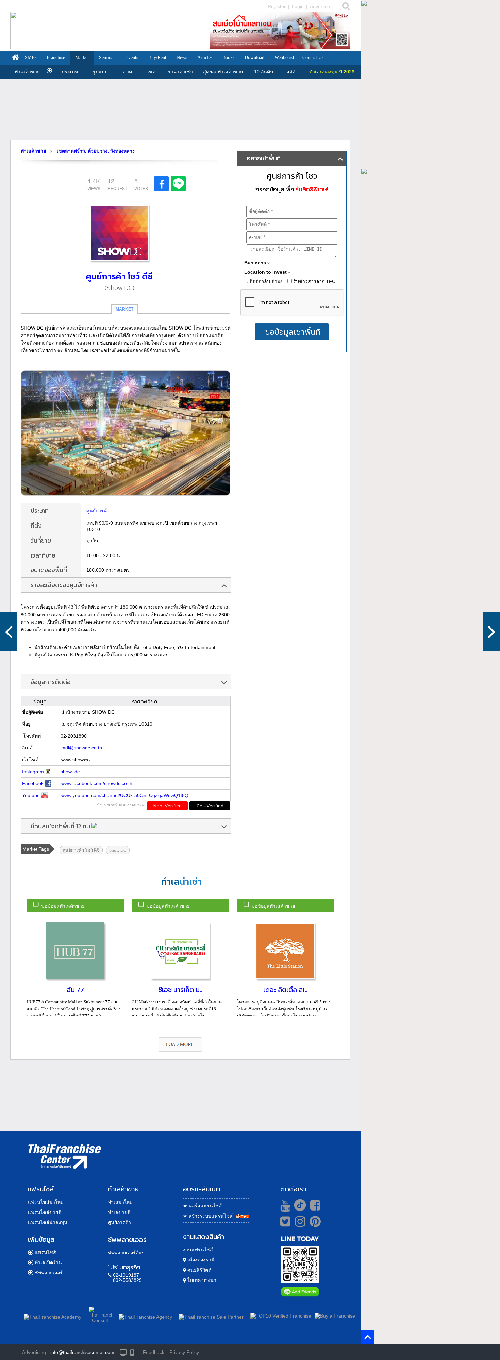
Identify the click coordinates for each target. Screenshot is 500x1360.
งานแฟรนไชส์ (198, 1249)
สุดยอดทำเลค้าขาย (223, 71)
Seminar (107, 57)
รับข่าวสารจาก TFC (313, 281)
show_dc (70, 771)
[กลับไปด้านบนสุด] (368, 1337)
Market (82, 57)
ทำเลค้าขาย (27, 71)
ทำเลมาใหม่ (120, 1202)
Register (277, 6)
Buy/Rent (157, 57)
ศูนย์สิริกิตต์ (198, 1270)
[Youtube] (284, 1205)
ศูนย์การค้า (98, 510)
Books (228, 57)
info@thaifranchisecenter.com (82, 1352)
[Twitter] (284, 1221)
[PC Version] (123, 1352)
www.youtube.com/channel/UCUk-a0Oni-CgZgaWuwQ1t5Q (124, 795)
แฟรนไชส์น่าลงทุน (47, 1222)
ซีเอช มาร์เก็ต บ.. (180, 990)
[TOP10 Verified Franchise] (281, 1316)
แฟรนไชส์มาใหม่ (46, 1202)
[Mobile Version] (133, 1352)
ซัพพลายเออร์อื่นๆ (126, 1252)
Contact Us (312, 57)
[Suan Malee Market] (8, 631)
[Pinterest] (315, 1224)
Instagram (33, 771)
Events (131, 57)
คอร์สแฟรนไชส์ (202, 1205)
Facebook (33, 783)
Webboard (284, 57)
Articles (204, 57)
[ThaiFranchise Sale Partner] (211, 1316)
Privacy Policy (184, 1352)
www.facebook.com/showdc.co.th (96, 783)
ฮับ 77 (75, 990)
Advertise (320, 6)
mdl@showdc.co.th (81, 747)
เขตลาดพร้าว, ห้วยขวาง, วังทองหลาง (96, 151)
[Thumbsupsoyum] (491, 631)
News (182, 57)
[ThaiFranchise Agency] (145, 1316)
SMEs (30, 57)
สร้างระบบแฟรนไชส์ (208, 1216)
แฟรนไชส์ (45, 1252)
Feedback (153, 1352)
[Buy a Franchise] (335, 1316)
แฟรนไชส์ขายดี (44, 1212)
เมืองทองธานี (200, 1259)
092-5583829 (127, 1280)
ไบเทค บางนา (201, 1280)
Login (298, 6)
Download (254, 57)
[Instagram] (298, 1224)
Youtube (31, 795)
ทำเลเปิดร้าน (48, 1262)
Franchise (56, 57)
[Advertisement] (180, 109)
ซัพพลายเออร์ (49, 1272)
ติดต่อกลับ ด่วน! (265, 281)
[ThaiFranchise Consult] (100, 1316)
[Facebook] (314, 1205)
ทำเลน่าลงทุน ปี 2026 (331, 71)
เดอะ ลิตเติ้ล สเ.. (285, 990)
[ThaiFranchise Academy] (54, 1316)
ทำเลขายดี (119, 1212)
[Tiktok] (298, 1205)
